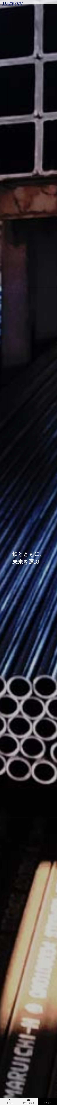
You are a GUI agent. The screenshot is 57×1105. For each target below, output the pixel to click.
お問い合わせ (28, 1103)
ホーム (9, 1103)
